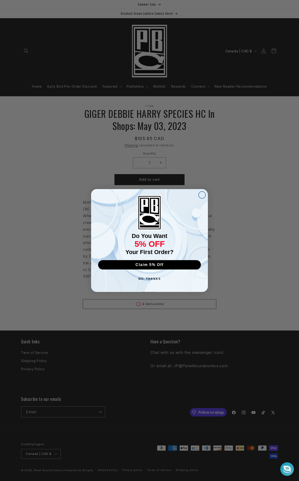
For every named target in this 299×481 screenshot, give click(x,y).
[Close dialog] (202, 194)
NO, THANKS (150, 278)
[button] (287, 469)
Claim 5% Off (149, 265)
